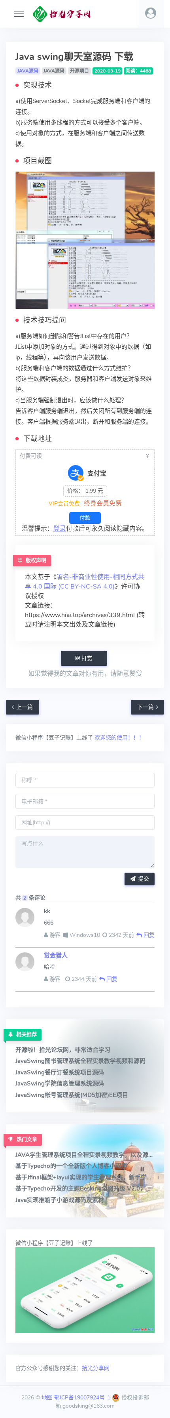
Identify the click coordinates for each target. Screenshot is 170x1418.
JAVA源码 (27, 71)
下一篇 (145, 707)
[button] (151, 14)
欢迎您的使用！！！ (118, 737)
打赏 (86, 658)
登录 (59, 528)
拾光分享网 (96, 1368)
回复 (148, 935)
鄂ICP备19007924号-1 (82, 1397)
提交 (143, 879)
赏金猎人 (56, 955)
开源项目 (79, 71)
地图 (47, 1397)
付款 (85, 518)
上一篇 (24, 707)
